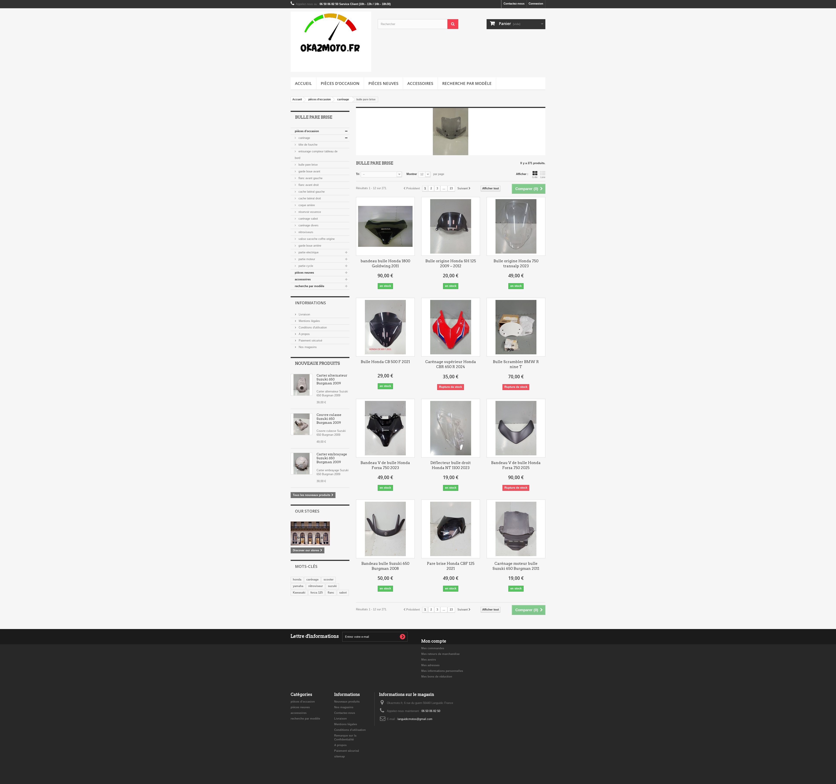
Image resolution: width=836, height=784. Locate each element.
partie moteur (306, 259)
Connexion (536, 3)
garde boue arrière (309, 245)
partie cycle (305, 266)
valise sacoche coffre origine (316, 239)
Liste (542, 177)
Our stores (307, 511)
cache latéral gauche (311, 191)
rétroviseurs (305, 232)
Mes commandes (432, 648)
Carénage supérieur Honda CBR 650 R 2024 (450, 364)
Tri (357, 174)
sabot (343, 592)
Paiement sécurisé (310, 340)
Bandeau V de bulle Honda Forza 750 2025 (516, 465)
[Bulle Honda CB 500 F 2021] (385, 327)
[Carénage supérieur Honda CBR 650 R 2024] (450, 327)
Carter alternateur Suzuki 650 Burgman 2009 (332, 379)
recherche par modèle (467, 83)
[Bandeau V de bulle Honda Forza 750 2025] (516, 428)
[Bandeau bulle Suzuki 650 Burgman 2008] (385, 529)
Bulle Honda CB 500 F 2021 (385, 362)
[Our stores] (320, 533)
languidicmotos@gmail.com (415, 719)
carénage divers (308, 225)
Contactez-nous (514, 3)
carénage (304, 138)
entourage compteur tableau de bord (316, 155)
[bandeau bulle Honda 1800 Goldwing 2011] (385, 226)
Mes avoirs (428, 659)
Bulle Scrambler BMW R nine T (516, 364)
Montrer (411, 174)
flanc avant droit (308, 185)
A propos (304, 334)
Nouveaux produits (317, 363)
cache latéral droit (309, 198)
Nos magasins (307, 347)
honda (297, 579)
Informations (310, 302)
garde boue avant (309, 171)
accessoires (420, 83)
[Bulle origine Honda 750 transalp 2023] (516, 226)
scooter (329, 579)
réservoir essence (309, 212)
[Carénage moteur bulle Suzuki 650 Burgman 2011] (516, 529)
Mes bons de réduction (436, 676)
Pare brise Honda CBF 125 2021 (450, 566)
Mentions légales (309, 321)
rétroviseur (315, 586)
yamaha (298, 586)
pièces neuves (383, 83)
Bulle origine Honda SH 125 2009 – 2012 (450, 263)
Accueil (303, 83)
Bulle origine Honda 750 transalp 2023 (516, 263)
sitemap (339, 756)
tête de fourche (307, 144)
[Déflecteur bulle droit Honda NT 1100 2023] (450, 428)
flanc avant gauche (310, 178)
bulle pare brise (308, 164)
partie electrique (308, 252)
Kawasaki (299, 592)
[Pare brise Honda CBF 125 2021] (450, 529)
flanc (331, 592)
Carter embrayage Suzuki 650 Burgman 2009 (332, 458)
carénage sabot (308, 218)
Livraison (304, 314)
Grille (535, 177)
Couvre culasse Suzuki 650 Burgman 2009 (329, 419)
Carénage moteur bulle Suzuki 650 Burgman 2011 (515, 566)
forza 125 (316, 592)
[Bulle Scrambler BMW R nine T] (516, 327)
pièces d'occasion (340, 83)
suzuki (332, 586)
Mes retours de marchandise (440, 654)
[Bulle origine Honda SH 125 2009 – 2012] (450, 226)
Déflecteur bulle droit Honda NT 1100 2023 (450, 465)
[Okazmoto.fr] (331, 42)
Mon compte (433, 641)
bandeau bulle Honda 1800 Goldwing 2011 (385, 263)
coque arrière (306, 205)
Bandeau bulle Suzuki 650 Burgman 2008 (385, 566)
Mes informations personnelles (442, 671)
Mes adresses (430, 665)
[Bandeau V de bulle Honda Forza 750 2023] (385, 428)
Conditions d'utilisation (312, 327)
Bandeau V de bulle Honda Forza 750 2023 (385, 465)
